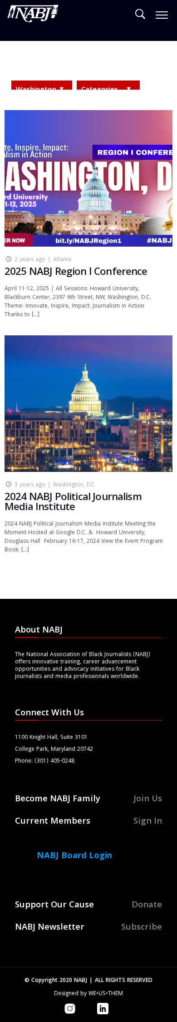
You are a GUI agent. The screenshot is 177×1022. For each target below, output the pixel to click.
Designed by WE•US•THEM (88, 994)
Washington (36, 90)
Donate (147, 905)
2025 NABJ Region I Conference (76, 273)
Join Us (147, 799)
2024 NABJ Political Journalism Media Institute (73, 503)
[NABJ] (33, 16)
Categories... (102, 90)
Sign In (147, 822)
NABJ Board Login (74, 856)
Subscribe (141, 928)
